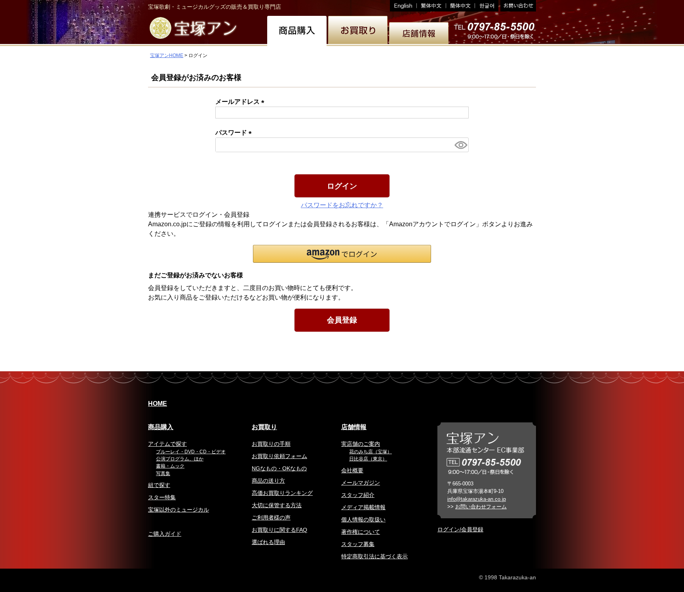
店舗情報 (354, 427)
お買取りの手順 (271, 444)
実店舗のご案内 (360, 444)
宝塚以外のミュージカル (178, 509)
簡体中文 (460, 5)
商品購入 (160, 427)
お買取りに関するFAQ (279, 530)
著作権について (360, 532)
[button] (342, 254)
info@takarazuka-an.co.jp (476, 499)
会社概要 (352, 470)
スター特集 (162, 497)
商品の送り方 (268, 480)
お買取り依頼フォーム (279, 456)
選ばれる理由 (268, 542)
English (403, 5)
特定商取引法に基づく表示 (374, 556)
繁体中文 (431, 5)
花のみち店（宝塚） (370, 452)
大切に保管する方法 (277, 505)
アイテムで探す (167, 444)
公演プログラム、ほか (179, 459)
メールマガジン (360, 482)
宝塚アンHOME (166, 55)
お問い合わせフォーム (481, 507)
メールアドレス (241, 101)
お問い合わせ (517, 5)
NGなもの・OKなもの (279, 468)
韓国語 (486, 5)
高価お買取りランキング (282, 493)
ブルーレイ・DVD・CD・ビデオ (191, 452)
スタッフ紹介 (357, 495)
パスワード (235, 132)
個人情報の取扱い (363, 519)
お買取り (264, 427)
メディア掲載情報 (363, 507)
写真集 (163, 473)
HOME (157, 403)
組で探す (159, 485)
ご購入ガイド (164, 534)
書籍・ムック (170, 466)
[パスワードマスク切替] (460, 145)
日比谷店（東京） (368, 459)
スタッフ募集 (357, 544)
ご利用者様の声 (271, 517)
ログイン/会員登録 (460, 529)
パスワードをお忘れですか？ (342, 205)
